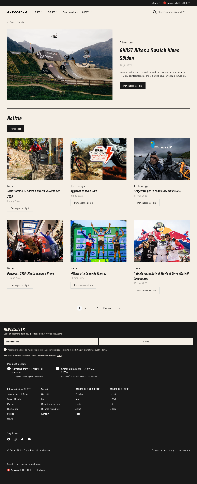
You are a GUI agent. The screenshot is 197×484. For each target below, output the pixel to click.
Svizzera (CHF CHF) (177, 2)
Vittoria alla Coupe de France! (88, 273)
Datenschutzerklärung (163, 450)
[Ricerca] (154, 12)
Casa (12, 22)
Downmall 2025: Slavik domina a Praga (30, 273)
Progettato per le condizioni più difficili (157, 191)
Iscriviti (146, 341)
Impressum (184, 450)
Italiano (154, 3)
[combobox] (171, 12)
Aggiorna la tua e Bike (84, 191)
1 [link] (79, 308)
